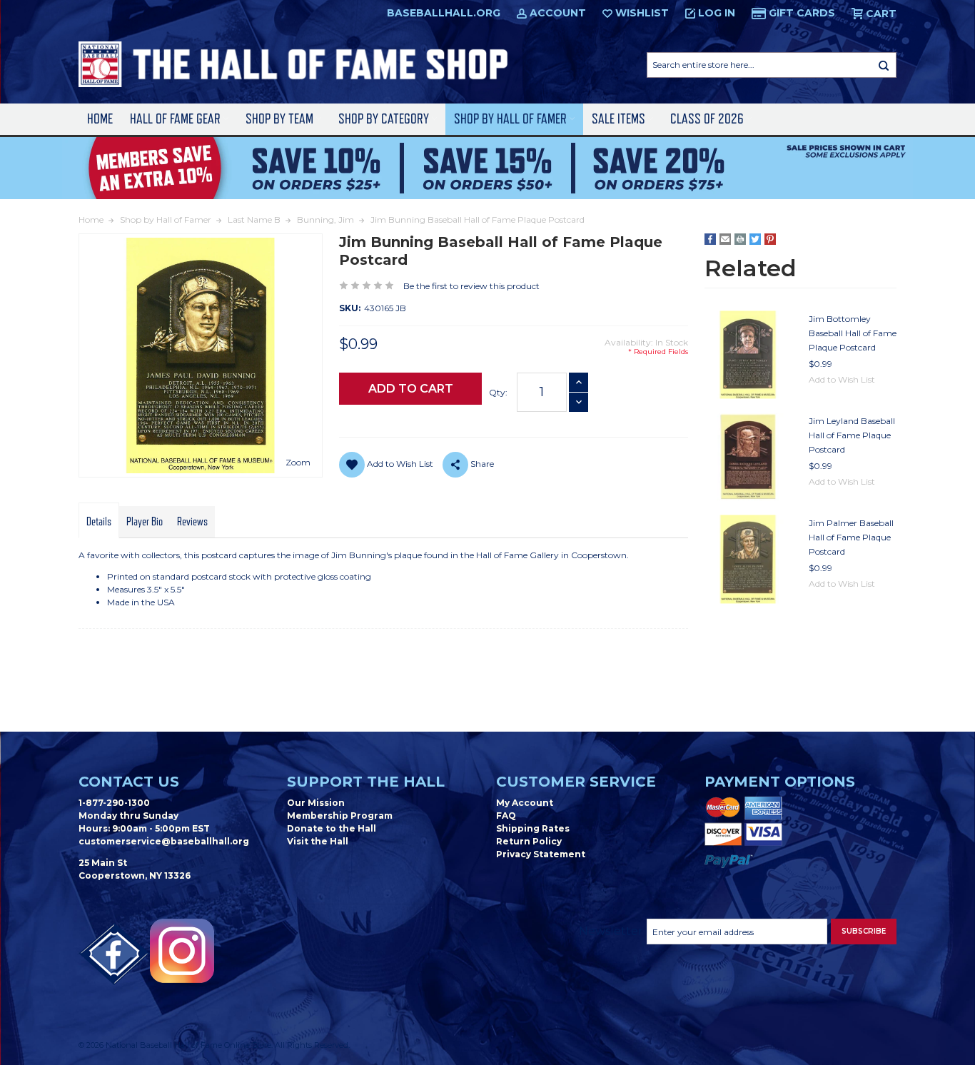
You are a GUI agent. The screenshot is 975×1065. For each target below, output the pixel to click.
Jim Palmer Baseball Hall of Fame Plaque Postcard (851, 537)
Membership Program (340, 815)
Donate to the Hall (331, 828)
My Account (524, 802)
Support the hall (366, 781)
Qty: (498, 392)
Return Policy (529, 841)
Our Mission (316, 802)
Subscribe (864, 931)
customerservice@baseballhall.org (164, 841)
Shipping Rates (533, 828)
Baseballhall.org (443, 12)
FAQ (506, 815)
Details (98, 521)
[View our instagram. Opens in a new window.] (182, 951)
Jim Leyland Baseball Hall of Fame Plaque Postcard (852, 435)
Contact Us (129, 781)
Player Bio (144, 521)
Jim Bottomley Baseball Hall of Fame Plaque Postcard (852, 333)
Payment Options (779, 781)
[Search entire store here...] (884, 65)
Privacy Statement (540, 854)
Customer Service (576, 781)
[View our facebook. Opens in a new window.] (114, 954)
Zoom (298, 462)
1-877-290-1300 (114, 802)
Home (100, 119)
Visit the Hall (317, 841)
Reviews (192, 521)
